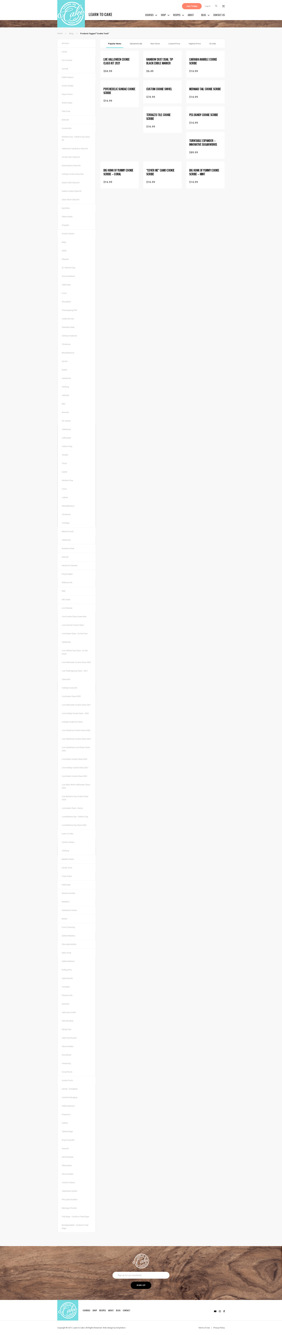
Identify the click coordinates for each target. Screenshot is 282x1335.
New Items (155, 44)
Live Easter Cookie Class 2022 (74, 776)
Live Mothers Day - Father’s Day (75, 817)
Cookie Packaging (69, 1097)
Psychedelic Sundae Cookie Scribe (119, 91)
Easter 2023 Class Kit (70, 182)
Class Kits (66, 679)
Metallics (65, 902)
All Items (65, 43)
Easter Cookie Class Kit (71, 191)
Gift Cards (66, 599)
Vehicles (65, 395)
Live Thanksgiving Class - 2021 (75, 671)
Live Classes (67, 608)
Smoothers (66, 1055)
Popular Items (114, 44)
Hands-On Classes (69, 565)
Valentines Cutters (69, 910)
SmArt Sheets (67, 86)
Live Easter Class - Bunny (72, 808)
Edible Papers (67, 77)
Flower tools (67, 995)
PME (63, 591)
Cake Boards (67, 978)
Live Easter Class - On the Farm (75, 633)
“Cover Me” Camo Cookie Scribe (160, 172)
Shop (163, 15)
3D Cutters (66, 421)
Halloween (66, 285)
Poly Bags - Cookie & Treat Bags (75, 1216)
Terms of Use (204, 1328)
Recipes (176, 15)
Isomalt (65, 69)
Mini (63, 404)
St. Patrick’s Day (68, 268)
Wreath (65, 455)
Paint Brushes (67, 1021)
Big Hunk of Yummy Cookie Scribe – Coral (118, 172)
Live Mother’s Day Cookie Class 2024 (75, 798)
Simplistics (120, 1328)
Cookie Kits (66, 128)
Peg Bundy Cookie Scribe (203, 115)
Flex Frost (66, 111)
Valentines (66, 429)
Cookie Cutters (68, 234)
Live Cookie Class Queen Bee (74, 616)
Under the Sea (68, 319)
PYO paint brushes (69, 1199)
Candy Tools (67, 868)
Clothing (65, 387)
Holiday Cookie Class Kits (73, 174)
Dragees (65, 225)
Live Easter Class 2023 (71, 696)
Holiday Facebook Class (72, 722)
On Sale (212, 44)
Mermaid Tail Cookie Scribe (205, 89)
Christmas (66, 344)
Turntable (66, 987)
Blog (203, 15)
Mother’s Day (67, 480)
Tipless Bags (67, 1131)
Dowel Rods (67, 1072)
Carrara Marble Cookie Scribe (203, 61)
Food (64, 293)
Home (59, 33)
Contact (126, 1310)
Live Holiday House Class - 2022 (75, 713)
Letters (65, 497)
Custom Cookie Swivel (159, 89)
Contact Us (219, 15)
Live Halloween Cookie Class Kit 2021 (116, 61)
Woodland (66, 302)
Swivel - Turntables (70, 1089)
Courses (149, 15)
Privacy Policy (219, 1328)
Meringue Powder (69, 1208)
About (191, 15)
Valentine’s (66, 378)
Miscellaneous (68, 353)
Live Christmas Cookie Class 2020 (76, 730)
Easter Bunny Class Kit (71, 165)
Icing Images (67, 574)
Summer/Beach (68, 276)
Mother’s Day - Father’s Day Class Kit (76, 138)
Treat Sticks (67, 876)
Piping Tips (66, 1029)
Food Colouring (68, 927)
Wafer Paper (67, 103)
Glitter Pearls (67, 217)
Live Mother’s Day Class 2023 (74, 825)
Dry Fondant (67, 60)
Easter (64, 370)
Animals (65, 412)
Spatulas (65, 1004)
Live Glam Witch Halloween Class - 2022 (76, 786)
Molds (64, 919)
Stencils (65, 557)
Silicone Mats (67, 1046)
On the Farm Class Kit (71, 157)
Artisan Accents (68, 893)
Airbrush (65, 120)
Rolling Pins (67, 970)
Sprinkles (66, 208)
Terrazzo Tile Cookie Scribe (158, 117)
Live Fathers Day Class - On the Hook (75, 652)
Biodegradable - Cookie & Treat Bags (75, 1226)
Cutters (65, 1123)
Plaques (65, 259)
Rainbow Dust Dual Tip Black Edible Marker (159, 61)
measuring (66, 1063)
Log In (207, 6)
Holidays (65, 523)
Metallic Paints (68, 859)
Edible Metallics (68, 936)
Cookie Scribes (68, 1182)
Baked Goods (67, 531)
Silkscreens (67, 1165)
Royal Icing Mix (68, 1140)
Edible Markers (68, 961)
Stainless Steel (68, 327)
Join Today (191, 6)
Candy (64, 52)
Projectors (66, 1114)
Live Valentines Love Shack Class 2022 (76, 749)
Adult (64, 251)
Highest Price (195, 44)
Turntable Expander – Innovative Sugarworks (203, 142)
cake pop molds (69, 1012)
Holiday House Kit (69, 688)
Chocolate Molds (69, 944)
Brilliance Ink (67, 582)
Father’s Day (67, 446)
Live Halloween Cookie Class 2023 (76, 662)
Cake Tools (66, 953)
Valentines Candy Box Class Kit (75, 148)
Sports (65, 361)
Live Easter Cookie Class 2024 (74, 759)
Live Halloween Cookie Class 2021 (76, 705)
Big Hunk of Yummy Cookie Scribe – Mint (204, 172)
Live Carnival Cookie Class (73, 625)
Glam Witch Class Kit (70, 199)
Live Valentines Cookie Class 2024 (76, 739)
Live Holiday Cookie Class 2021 (75, 768)
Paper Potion (67, 94)
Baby (64, 242)
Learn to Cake (67, 834)
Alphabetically (136, 44)
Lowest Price (174, 44)
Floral (64, 463)
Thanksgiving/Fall (69, 310)
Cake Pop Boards (69, 1038)
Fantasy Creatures (69, 336)
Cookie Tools (67, 1080)
